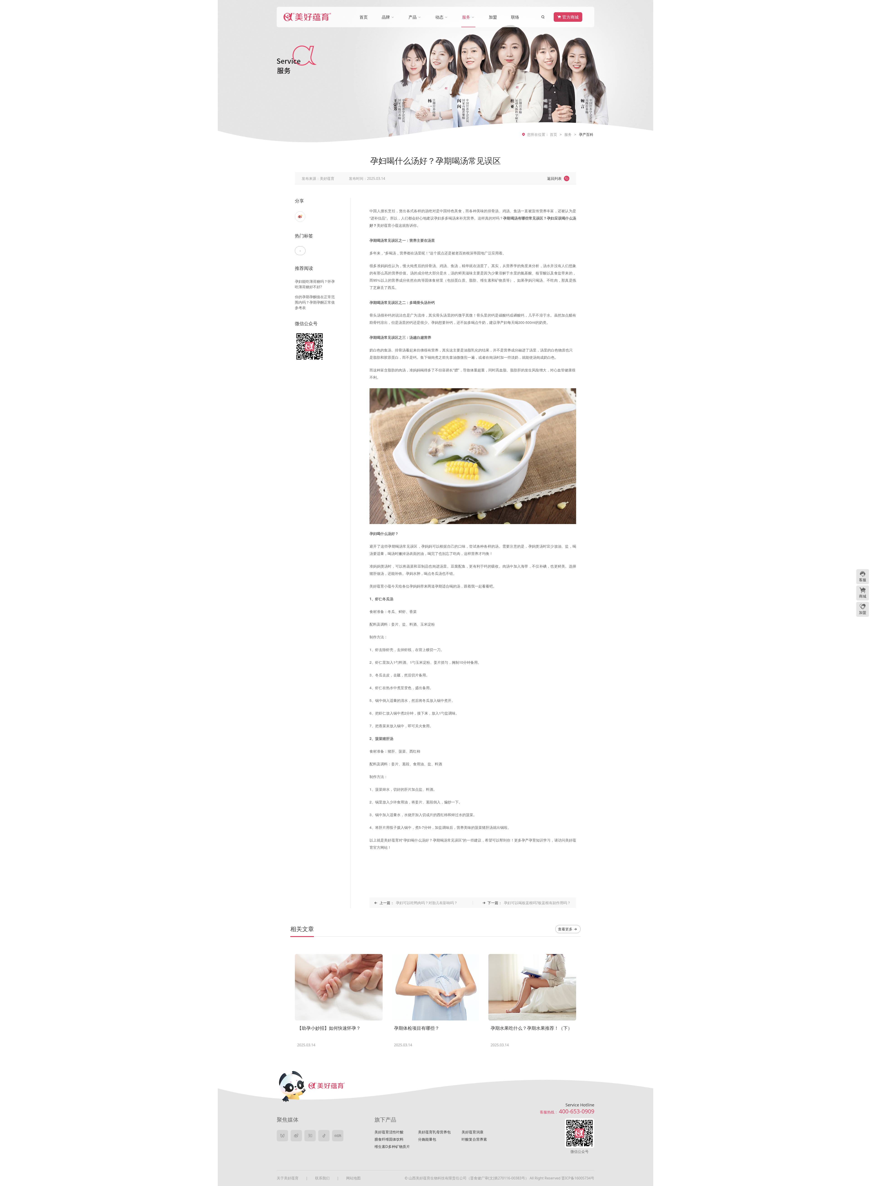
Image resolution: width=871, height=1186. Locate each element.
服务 (568, 134)
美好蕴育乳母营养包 (434, 1132)
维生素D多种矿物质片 (392, 1146)
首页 (553, 134)
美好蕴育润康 (472, 1132)
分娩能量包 (427, 1139)
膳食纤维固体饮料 (389, 1139)
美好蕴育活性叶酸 (389, 1132)
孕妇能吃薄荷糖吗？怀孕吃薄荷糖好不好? (315, 284)
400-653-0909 (576, 1111)
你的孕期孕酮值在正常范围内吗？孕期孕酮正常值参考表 (315, 302)
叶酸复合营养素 (474, 1139)
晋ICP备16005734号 (577, 1178)
